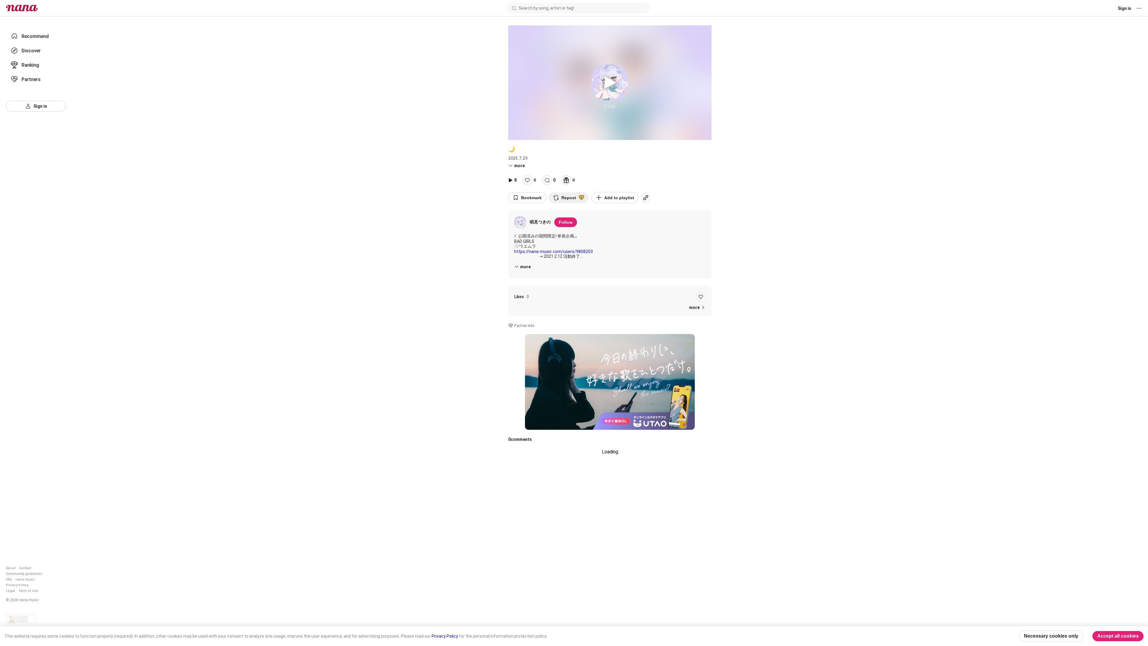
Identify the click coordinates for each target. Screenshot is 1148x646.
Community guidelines (24, 574)
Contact (25, 568)
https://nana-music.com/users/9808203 (553, 251)
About (10, 568)
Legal (10, 591)
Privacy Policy (17, 585)
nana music (25, 579)
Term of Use (28, 591)
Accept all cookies (1118, 636)
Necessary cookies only (1051, 636)
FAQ (9, 579)
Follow (566, 222)
